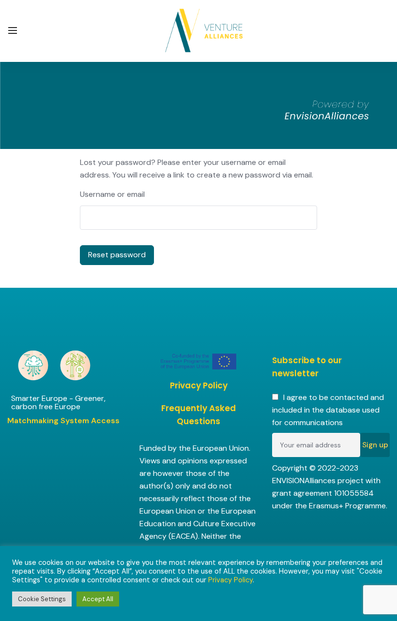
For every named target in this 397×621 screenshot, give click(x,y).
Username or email (112, 194)
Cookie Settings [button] (42, 599)
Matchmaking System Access (63, 420)
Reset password (117, 255)
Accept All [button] (97, 599)
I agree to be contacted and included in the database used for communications (328, 410)
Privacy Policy (199, 385)
